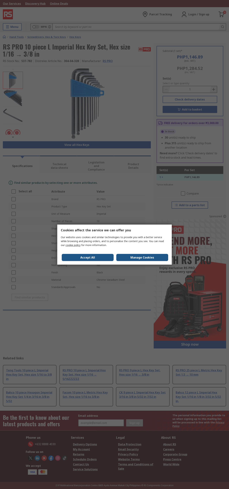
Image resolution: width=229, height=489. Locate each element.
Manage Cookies (142, 257)
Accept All (87, 257)
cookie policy (73, 245)
